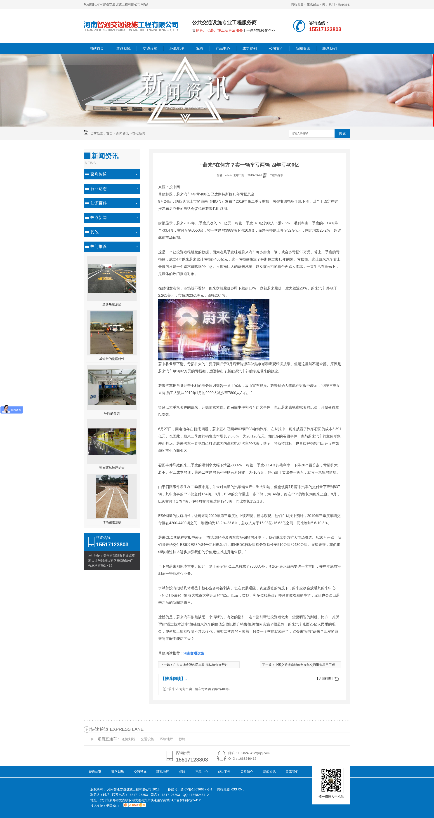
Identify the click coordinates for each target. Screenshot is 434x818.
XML (241, 789)
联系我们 (344, 4)
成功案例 (249, 48)
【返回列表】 (324, 678)
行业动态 (98, 188)
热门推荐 (98, 246)
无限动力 (112, 806)
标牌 (199, 48)
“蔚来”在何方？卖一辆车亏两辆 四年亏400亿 (198, 689)
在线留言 (313, 4)
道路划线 (123, 48)
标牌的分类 (112, 413)
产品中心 (223, 48)
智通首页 (95, 771)
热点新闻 (138, 133)
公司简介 (276, 48)
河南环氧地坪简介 (112, 468)
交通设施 (150, 48)
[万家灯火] (134, 806)
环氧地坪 (177, 48)
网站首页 (97, 48)
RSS (234, 789)
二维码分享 (276, 175)
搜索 (342, 134)
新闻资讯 (303, 48)
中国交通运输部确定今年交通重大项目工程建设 (308, 665)
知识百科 (98, 203)
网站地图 (297, 4)
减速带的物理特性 (112, 359)
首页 (109, 133)
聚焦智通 (98, 174)
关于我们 (328, 4)
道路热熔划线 (111, 304)
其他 (94, 232)
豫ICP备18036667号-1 (196, 789)
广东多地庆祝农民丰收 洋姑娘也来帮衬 (200, 665)
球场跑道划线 (111, 522)
